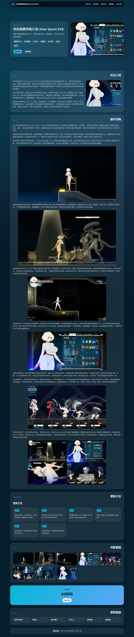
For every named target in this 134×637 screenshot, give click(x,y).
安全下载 (118, 4)
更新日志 (103, 4)
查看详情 (28, 51)
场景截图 (111, 4)
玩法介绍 (88, 4)
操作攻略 (95, 4)
